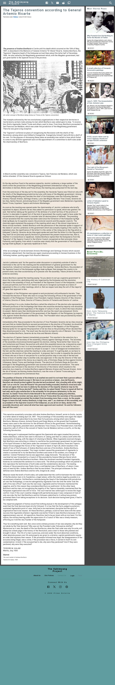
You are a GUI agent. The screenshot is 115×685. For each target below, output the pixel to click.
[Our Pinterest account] (66, 586)
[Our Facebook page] (48, 586)
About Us (37, 575)
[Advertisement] (42, 32)
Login (72, 576)
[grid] (100, 304)
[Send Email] (57, 2)
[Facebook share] (46, 2)
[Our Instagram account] (60, 586)
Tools (80, 575)
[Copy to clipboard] (63, 3)
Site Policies (49, 575)
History (15, 17)
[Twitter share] (52, 2)
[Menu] (4, 3)
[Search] (110, 3)
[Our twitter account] (54, 586)
